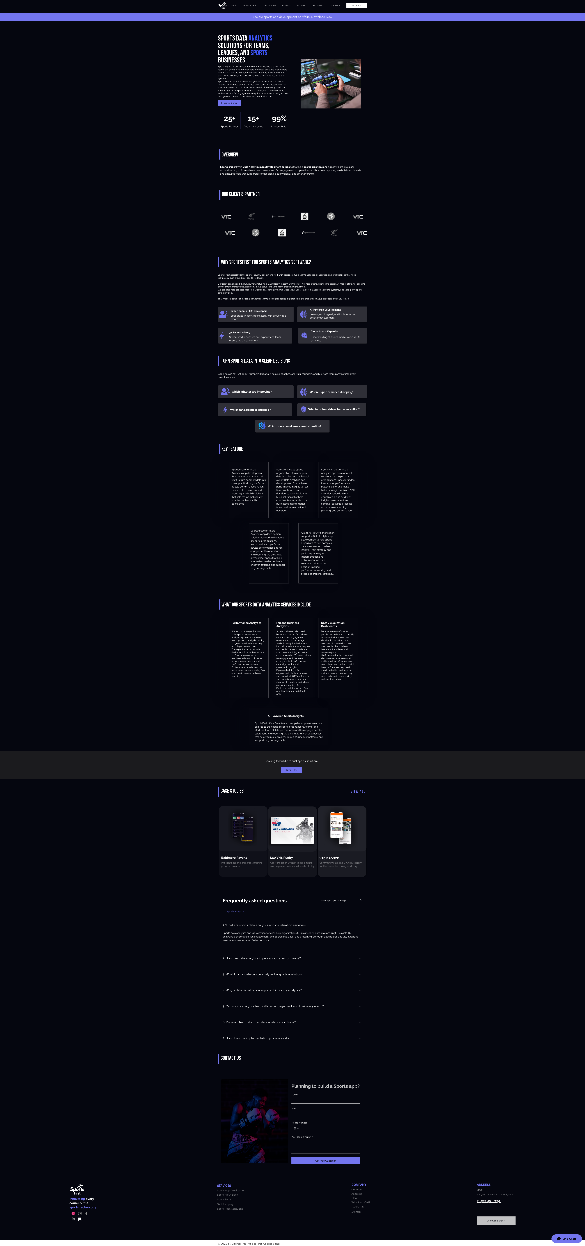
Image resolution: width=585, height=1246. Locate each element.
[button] (250, 6)
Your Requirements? (302, 1137)
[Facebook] (86, 1213)
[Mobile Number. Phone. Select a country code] (296, 1129)
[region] (243, 841)
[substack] (80, 1218)
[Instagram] (80, 1213)
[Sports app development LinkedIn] (73, 1218)
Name (295, 1094)
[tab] (236, 911)
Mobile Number (299, 1123)
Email (294, 1108)
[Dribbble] (73, 1213)
